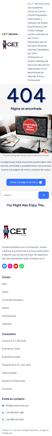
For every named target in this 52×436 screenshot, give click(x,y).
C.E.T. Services (10, 34)
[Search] (43, 195)
